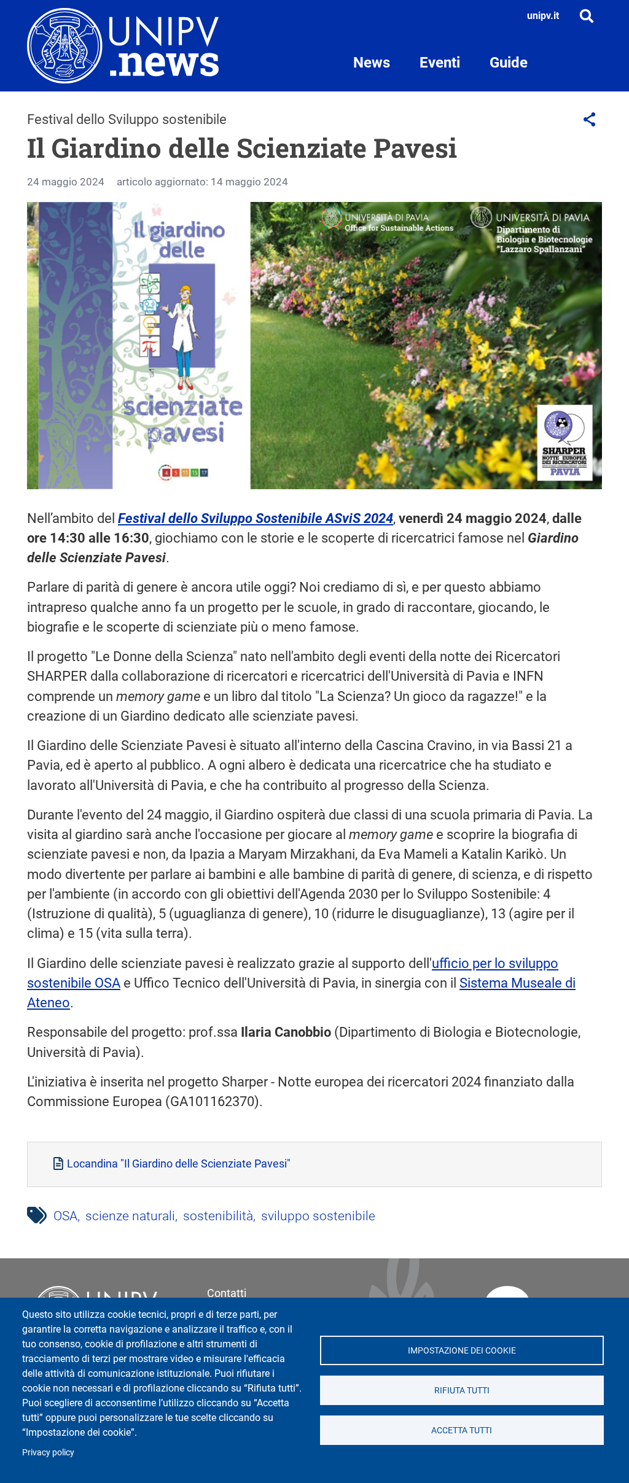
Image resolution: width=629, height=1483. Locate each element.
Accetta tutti (461, 1430)
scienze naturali (130, 1216)
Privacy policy (48, 1452)
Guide (509, 62)
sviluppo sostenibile (318, 1216)
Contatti (226, 1293)
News (371, 62)
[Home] (123, 46)
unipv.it (543, 15)
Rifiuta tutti (462, 1390)
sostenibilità (218, 1216)
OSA (65, 1216)
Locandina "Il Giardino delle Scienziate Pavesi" (179, 1163)
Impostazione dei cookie (462, 1350)
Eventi (440, 62)
